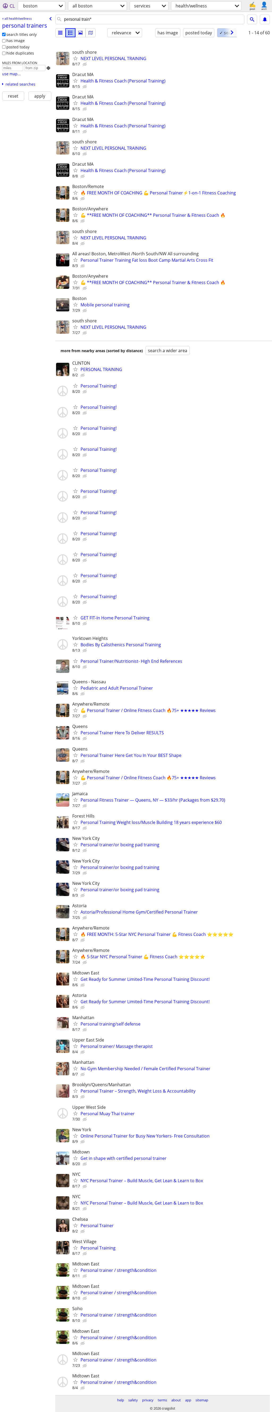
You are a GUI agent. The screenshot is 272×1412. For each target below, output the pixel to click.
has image (15, 40)
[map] (91, 32)
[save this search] (265, 19)
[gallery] (80, 32)
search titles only (21, 34)
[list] (60, 32)
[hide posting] (85, 64)
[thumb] (70, 32)
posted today (17, 46)
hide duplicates (20, 53)
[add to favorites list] (75, 58)
